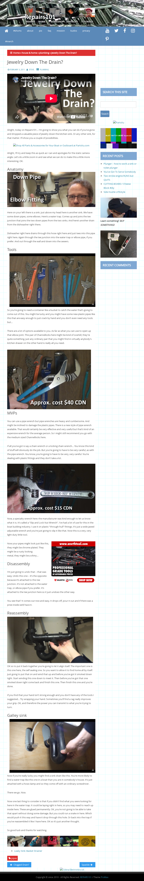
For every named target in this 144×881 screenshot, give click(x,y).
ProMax (104, 877)
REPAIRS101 (86, 877)
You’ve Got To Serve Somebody (120, 171)
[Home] (6, 31)
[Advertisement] (118, 66)
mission (61, 30)
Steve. (32, 70)
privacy (86, 30)
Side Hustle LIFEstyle (114, 191)
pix (40, 30)
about (30, 30)
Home (16, 52)
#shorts (17, 30)
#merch (9, 41)
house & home (29, 52)
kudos (73, 30)
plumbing (44, 52)
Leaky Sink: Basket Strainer (28, 850)
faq (49, 30)
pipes (14, 858)
